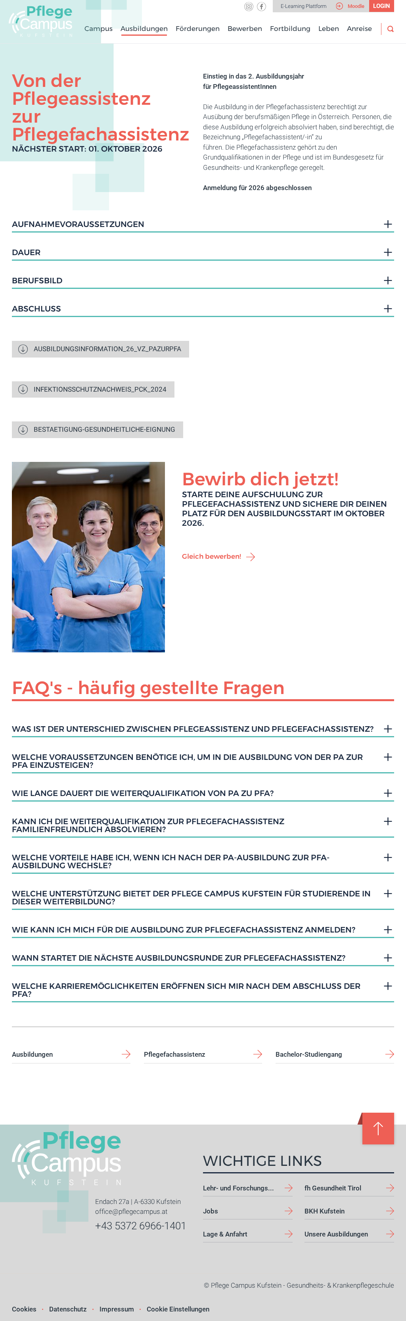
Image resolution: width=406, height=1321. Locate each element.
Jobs (210, 1211)
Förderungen (198, 29)
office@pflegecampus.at (131, 1211)
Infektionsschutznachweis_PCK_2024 (100, 389)
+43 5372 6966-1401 (140, 1226)
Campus (98, 29)
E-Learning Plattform (335, 6)
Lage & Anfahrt (225, 1234)
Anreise (359, 29)
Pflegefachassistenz (174, 1054)
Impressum (117, 1309)
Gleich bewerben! (211, 556)
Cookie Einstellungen (178, 1309)
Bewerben (245, 29)
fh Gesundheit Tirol (332, 1188)
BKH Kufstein (324, 1211)
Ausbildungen (144, 29)
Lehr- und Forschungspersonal (248, 1188)
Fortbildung (290, 29)
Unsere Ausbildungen (336, 1234)
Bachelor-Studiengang (309, 1054)
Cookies (24, 1309)
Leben (328, 29)
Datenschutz (68, 1309)
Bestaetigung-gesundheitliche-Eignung (104, 429)
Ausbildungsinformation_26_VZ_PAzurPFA (107, 349)
